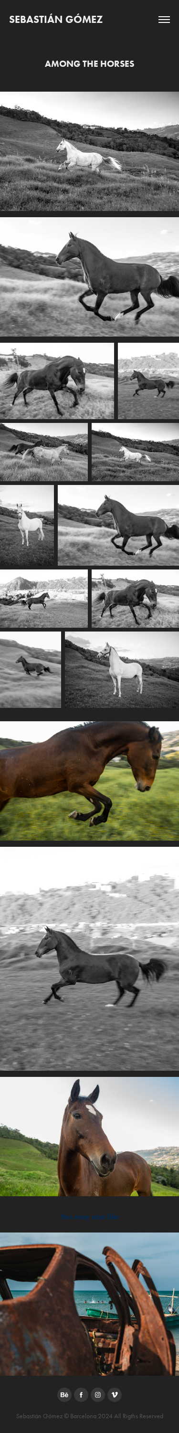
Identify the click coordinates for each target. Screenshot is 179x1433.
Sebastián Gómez (56, 19)
